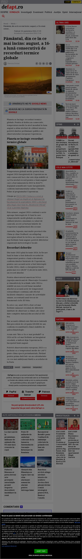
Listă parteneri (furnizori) (9, 546)
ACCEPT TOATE (41, 551)
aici (14, 533)
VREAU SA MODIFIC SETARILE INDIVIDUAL (40, 555)
